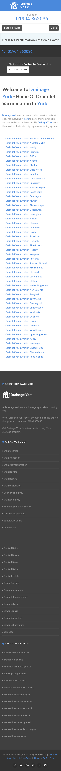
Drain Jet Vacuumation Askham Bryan (25, 187)
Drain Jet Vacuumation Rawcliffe (23, 236)
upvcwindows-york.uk (15, 680)
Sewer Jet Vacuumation (16, 597)
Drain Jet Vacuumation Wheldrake (23, 312)
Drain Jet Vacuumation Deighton (22, 316)
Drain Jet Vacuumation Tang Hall (22, 294)
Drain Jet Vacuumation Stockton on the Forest (30, 138)
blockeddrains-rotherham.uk (18, 708)
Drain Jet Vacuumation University (23, 183)
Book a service (12, 28)
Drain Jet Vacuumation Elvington (22, 223)
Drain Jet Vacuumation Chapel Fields (24, 347)
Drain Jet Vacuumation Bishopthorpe (25, 205)
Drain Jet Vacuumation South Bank (24, 192)
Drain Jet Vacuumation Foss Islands (24, 356)
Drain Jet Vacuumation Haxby (21, 232)
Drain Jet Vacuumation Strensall (22, 272)
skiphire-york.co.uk (13, 659)
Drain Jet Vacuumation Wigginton (23, 254)
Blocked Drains (11, 555)
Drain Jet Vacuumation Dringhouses (24, 307)
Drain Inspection (12, 457)
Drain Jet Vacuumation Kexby (21, 338)
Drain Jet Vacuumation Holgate (22, 321)
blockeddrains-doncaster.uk (18, 701)
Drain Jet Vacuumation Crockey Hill (24, 303)
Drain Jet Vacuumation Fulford (21, 156)
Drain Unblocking (12, 485)
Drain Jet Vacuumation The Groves (24, 245)
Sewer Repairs (11, 611)
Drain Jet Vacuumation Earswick (22, 152)
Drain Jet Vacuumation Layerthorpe (24, 276)
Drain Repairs (10, 478)
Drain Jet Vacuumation (15, 464)
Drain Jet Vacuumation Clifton (21, 281)
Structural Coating (13, 520)
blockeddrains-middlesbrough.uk (20, 729)
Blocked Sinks (11, 569)
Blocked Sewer (11, 562)
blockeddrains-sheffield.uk (17, 715)
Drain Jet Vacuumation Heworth (22, 241)
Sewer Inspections (13, 590)
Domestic (8, 632)
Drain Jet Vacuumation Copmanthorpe (25, 178)
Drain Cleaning (11, 450)
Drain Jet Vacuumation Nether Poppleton (27, 285)
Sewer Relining (11, 604)
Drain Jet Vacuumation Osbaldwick (23, 209)
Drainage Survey (12, 499)
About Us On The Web (44, 758)
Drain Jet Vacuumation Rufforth (22, 258)
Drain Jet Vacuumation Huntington (23, 343)
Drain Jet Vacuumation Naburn (21, 218)
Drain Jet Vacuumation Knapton (22, 174)
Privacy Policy (25, 758)
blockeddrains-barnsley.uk (17, 694)
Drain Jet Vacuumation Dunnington (23, 196)
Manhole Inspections (14, 513)
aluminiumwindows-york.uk (17, 666)
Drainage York (22, 395)
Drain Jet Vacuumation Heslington (23, 214)
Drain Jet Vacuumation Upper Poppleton (26, 334)
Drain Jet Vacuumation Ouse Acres (24, 169)
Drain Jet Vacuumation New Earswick (25, 289)
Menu (54, 28)
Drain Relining (10, 471)
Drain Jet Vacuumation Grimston (22, 325)
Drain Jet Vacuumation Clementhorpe (25, 352)
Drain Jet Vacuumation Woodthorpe (24, 330)
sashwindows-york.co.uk (16, 652)
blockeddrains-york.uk (15, 736)
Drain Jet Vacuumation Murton (21, 200)
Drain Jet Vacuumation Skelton (22, 165)
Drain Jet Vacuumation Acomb (21, 160)
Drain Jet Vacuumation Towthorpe (23, 298)
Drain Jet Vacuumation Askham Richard (26, 263)
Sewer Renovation (13, 618)
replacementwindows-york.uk (19, 687)
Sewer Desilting (11, 583)
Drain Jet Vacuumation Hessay (22, 249)
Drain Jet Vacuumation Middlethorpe (24, 267)
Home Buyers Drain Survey (17, 506)
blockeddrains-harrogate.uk (18, 722)
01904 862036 (20, 51)
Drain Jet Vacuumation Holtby (21, 147)
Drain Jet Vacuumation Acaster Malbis (25, 143)
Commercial (10, 527)
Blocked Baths (11, 548)
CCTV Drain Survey (13, 492)
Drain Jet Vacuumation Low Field (23, 227)
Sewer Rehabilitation (14, 625)
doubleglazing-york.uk (15, 673)
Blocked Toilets (11, 576)
